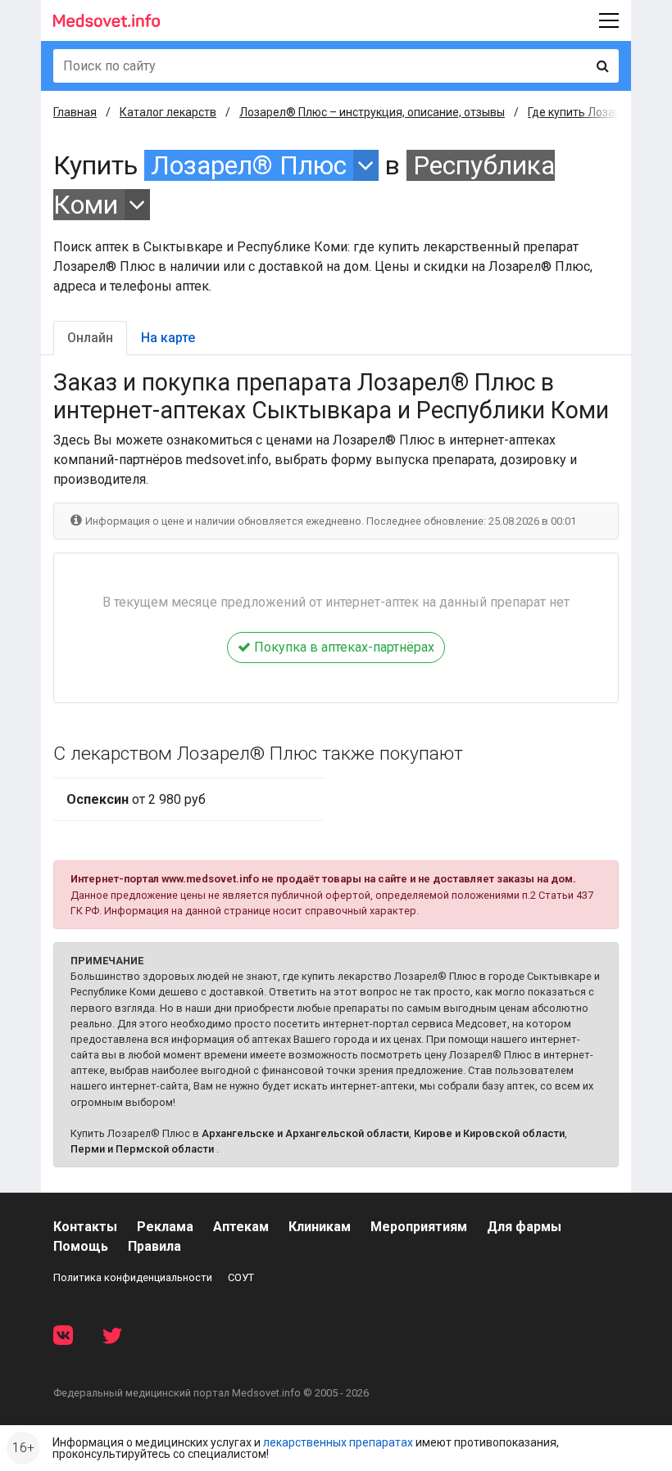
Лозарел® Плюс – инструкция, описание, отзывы (372, 112)
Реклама (165, 1226)
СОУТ (241, 1277)
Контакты (85, 1226)
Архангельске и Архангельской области (305, 1133)
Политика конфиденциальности (132, 1277)
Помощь (80, 1246)
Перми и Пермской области (142, 1149)
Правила (154, 1246)
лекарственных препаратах (338, 1442)
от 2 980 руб (136, 799)
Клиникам (319, 1226)
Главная (75, 112)
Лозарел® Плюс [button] (249, 165)
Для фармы (524, 1226)
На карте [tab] (168, 337)
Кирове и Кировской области (489, 1133)
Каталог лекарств (168, 112)
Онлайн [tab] (90, 337)
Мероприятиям (418, 1226)
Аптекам (241, 1226)
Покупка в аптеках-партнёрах (342, 647)
